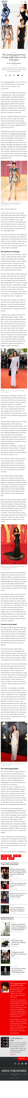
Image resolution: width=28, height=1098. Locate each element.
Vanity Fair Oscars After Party (18, 133)
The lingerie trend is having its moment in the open (19, 954)
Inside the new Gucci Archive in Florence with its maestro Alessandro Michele (18, 895)
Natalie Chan (16, 958)
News (11, 891)
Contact (6, 1074)
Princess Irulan (4, 103)
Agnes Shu (15, 946)
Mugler (11, 858)
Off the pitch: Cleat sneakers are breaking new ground (18, 942)
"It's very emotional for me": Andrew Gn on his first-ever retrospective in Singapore (17, 909)
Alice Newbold (15, 877)
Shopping (13, 938)
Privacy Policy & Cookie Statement (15, 1074)
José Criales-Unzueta (15, 63)
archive (20, 265)
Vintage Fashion (6, 855)
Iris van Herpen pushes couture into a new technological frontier (18, 970)
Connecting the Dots (9, 82)
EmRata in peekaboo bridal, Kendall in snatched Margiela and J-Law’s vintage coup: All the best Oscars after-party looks (18, 872)
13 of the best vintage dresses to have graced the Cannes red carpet (18, 884)
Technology (14, 966)
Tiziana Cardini (15, 898)
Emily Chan (14, 888)
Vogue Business (22, 851)
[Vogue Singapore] (4, 2)
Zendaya (4, 858)
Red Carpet (17, 855)
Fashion (14, 52)
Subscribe (13, 1054)
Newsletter (25, 1074)
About (2, 1074)
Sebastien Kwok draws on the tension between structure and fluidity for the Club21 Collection (19, 927)
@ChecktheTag (11, 810)
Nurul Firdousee (17, 931)
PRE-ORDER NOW (14, 1033)
